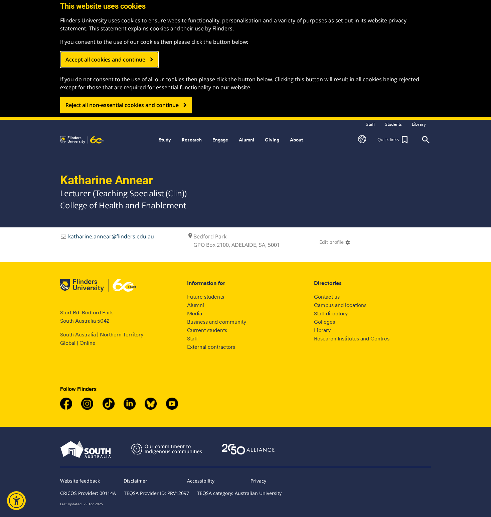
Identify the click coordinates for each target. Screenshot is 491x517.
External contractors (211, 347)
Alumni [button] (246, 139)
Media (194, 313)
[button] (362, 139)
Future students (205, 297)
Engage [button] (220, 139)
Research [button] (192, 139)
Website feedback (80, 481)
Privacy (258, 481)
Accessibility (200, 481)
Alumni (195, 305)
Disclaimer (135, 481)
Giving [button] (272, 139)
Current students (207, 330)
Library (322, 330)
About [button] (296, 139)
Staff (192, 338)
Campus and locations (340, 305)
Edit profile (334, 242)
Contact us (327, 297)
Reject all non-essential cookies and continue (122, 105)
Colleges (324, 322)
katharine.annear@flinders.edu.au (111, 236)
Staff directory (331, 313)
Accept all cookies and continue (105, 59)
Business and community (216, 322)
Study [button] (165, 139)
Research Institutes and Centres (351, 338)
